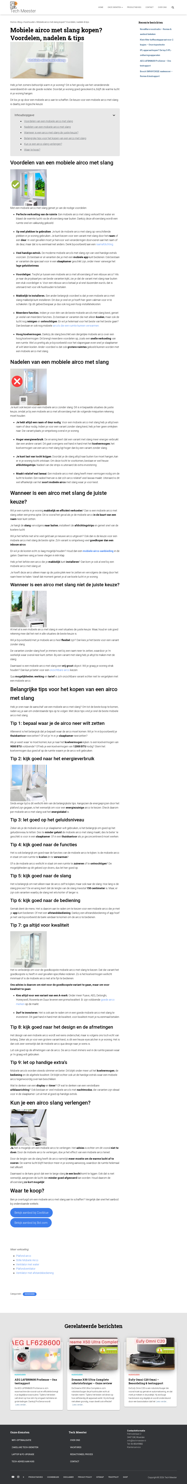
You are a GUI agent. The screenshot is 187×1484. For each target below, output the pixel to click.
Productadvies (134, 7)
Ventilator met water (27, 1264)
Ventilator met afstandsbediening (35, 1272)
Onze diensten (114, 7)
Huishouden (29, 22)
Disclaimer (68, 1477)
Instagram (18, 1477)
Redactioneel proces (81, 1454)
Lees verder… (21, 1405)
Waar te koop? (32, 149)
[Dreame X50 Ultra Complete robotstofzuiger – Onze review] (93, 1353)
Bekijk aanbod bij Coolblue (31, 1212)
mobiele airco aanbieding (98, 551)
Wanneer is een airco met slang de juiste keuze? (51, 132)
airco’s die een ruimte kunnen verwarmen (76, 325)
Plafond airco (23, 1255)
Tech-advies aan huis (23, 1461)
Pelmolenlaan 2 (134, 1434)
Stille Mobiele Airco (27, 1260)
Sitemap (100, 1477)
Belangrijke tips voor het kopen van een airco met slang (55, 138)
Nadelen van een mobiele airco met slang (47, 126)
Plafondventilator (26, 1268)
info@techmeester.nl (136, 1440)
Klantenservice (134, 1447)
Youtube (13, 1477)
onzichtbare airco (60, 670)
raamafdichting (104, 244)
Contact (150, 7)
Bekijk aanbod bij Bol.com (30, 1222)
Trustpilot (113, 1477)
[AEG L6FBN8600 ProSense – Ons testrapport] (36, 1353)
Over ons (162, 7)
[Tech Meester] (23, 7)
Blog (20, 22)
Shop (125, 1477)
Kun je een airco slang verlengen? (43, 143)
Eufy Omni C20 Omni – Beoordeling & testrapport (146, 1381)
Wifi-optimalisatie (21, 1440)
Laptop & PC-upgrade (23, 1454)
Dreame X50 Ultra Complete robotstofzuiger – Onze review (92, 1381)
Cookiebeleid (53, 1477)
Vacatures (75, 1447)
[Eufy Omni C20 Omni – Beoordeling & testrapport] (150, 1353)
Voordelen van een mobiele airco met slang (48, 121)
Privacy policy (85, 1477)
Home (100, 7)
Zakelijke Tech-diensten (25, 1447)
